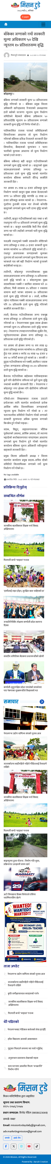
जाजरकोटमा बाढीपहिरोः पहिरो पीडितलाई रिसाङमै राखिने (25, 765)
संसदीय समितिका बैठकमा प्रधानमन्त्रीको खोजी (24, 656)
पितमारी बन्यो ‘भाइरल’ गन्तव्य (16, 560)
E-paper (25, 17)
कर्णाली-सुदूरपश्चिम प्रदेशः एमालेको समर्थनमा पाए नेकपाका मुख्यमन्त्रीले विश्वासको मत (23, 689)
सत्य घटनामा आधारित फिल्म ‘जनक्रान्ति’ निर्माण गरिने (25, 1068)
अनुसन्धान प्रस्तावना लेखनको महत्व (23, 1058)
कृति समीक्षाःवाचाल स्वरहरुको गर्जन (23, 993)
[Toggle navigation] (43, 24)
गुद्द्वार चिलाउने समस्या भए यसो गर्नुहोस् (25, 1048)
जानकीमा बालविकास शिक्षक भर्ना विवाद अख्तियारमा (21, 527)
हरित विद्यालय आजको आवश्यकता (22, 1039)
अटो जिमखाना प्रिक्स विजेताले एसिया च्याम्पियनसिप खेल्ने (20, 896)
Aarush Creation (41, 1162)
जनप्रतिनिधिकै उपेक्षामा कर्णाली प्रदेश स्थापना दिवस (23, 623)
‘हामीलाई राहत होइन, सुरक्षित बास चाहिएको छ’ (24, 591)
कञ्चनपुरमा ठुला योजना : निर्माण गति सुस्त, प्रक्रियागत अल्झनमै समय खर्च (22, 862)
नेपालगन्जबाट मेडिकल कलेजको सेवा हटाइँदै (27, 1029)
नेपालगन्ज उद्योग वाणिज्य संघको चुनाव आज (22, 734)
